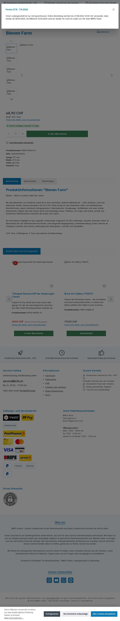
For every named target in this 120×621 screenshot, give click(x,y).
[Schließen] (113, 9)
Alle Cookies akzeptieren (104, 614)
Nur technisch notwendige (76, 614)
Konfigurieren (52, 614)
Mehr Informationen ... (14, 618)
